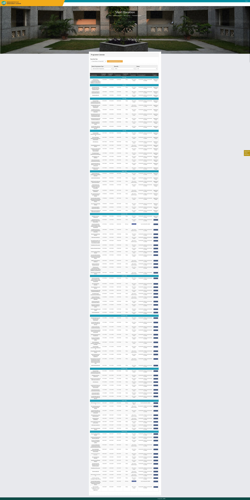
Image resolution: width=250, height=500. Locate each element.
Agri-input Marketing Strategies (95, 284)
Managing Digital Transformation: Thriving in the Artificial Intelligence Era (95, 102)
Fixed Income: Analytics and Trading (95, 310)
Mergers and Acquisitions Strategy (95, 252)
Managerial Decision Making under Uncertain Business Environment (95, 331)
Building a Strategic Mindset (95, 248)
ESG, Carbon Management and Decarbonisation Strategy (95, 194)
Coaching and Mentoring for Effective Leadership (95, 438)
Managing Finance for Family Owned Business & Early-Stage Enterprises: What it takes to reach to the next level (95, 361)
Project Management (95, 312)
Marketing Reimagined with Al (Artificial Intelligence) (95, 119)
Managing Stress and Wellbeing (95, 157)
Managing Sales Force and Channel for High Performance (95, 106)
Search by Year (94, 59)
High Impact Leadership (95, 237)
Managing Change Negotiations (95, 191)
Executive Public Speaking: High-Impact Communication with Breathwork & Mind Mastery (96, 200)
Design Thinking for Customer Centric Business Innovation (95, 343)
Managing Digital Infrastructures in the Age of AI (95, 134)
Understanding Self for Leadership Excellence (95, 208)
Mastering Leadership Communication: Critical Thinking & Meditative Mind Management (95, 226)
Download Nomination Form (114, 61)
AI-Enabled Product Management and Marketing (95, 154)
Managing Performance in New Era (95, 146)
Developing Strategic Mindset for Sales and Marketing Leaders (95, 88)
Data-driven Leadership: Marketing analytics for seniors (95, 123)
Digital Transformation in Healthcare (95, 261)
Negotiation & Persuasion (95, 468)
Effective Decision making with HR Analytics (95, 416)
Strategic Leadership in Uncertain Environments (95, 327)
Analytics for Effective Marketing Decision (95, 264)
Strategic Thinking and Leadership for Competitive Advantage (95, 174)
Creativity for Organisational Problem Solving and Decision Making (95, 149)
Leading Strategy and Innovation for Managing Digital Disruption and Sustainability (95, 186)
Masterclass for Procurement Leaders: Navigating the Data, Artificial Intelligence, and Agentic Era (96, 81)
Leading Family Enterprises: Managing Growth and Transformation (95, 386)
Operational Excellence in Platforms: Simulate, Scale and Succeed (95, 164)
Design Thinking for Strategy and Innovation (95, 422)
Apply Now (156, 219)
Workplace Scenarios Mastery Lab (95, 168)
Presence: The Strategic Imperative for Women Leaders (95, 338)
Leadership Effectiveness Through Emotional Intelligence (95, 355)
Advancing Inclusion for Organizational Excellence (95, 160)
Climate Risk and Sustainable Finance (95, 273)
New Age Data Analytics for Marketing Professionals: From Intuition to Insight (95, 115)
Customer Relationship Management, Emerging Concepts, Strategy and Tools (96, 445)
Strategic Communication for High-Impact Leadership (96, 211)
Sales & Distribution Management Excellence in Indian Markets (95, 138)
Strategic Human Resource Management (95, 335)
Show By (116, 66)
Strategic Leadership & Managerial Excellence (95, 92)
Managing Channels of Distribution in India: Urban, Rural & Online (95, 220)
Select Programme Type (97, 66)
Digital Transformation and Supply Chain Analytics (95, 182)
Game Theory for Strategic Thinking (95, 204)
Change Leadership (95, 95)
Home (246, 1)
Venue (138, 66)
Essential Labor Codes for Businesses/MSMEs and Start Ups (95, 127)
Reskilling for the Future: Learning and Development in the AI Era (95, 110)
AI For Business (95, 141)
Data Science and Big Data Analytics (95, 235)
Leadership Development (95, 177)
